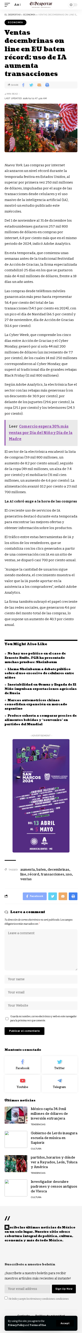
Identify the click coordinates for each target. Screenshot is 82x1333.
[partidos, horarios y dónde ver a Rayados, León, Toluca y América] (16, 1163)
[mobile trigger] (8, 5)
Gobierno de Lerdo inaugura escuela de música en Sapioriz (54, 1138)
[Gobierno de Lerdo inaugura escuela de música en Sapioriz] (16, 1139)
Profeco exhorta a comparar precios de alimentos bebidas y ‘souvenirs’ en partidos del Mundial (41, 720)
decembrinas (58, 869)
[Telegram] (60, 1084)
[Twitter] (60, 1065)
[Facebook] (23, 1065)
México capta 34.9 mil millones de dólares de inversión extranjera (49, 1114)
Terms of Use (38, 1325)
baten (41, 869)
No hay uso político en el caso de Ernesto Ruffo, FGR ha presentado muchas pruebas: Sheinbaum (35, 658)
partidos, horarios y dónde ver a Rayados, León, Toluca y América (54, 1162)
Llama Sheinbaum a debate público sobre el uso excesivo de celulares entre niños (39, 673)
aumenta (27, 869)
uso (69, 874)
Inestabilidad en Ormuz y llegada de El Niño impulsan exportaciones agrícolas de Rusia (41, 689)
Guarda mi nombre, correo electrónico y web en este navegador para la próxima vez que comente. (43, 1018)
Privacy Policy (16, 1325)
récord (33, 874)
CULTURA (36, 1148)
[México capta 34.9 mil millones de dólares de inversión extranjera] (16, 1115)
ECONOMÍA (15, 22)
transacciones (52, 874)
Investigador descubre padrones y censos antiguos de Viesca (54, 1186)
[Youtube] (23, 1084)
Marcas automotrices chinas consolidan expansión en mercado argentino (36, 704)
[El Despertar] (41, 5)
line (23, 874)
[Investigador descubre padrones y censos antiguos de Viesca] (16, 1187)
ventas (26, 879)
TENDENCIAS (38, 1124)
